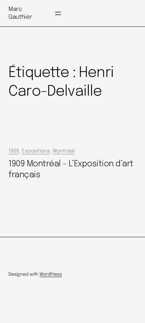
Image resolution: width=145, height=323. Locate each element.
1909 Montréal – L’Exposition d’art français (70, 169)
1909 (13, 151)
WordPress (50, 274)
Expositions (36, 151)
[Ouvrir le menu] (58, 13)
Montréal (64, 151)
